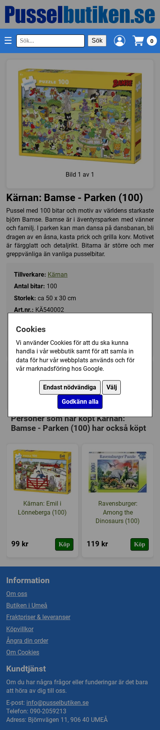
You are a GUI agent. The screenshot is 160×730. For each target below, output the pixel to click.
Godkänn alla (80, 402)
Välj (111, 387)
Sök (97, 40)
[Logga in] (119, 40)
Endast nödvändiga (69, 387)
